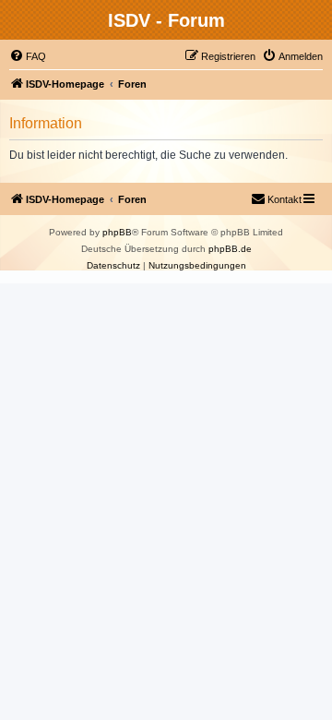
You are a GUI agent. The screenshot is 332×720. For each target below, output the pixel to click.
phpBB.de (230, 249)
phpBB (117, 232)
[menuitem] (27, 56)
